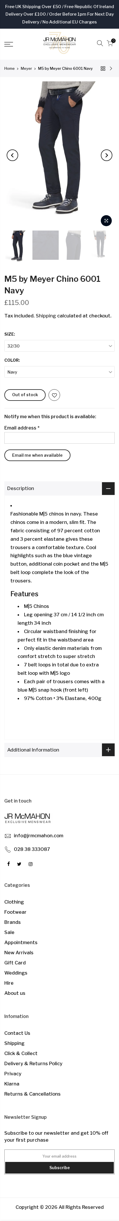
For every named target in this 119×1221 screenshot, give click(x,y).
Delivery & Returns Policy (33, 1063)
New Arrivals (19, 952)
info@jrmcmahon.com (38, 835)
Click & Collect (21, 1053)
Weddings (15, 973)
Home (9, 68)
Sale (9, 932)
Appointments (21, 942)
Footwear (15, 912)
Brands (12, 922)
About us (14, 993)
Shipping (46, 316)
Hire (9, 983)
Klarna (11, 1084)
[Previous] (12, 155)
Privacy (12, 1073)
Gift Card (15, 963)
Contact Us (17, 1033)
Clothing (14, 902)
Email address (22, 428)
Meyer (26, 68)
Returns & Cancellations (32, 1094)
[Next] (106, 155)
